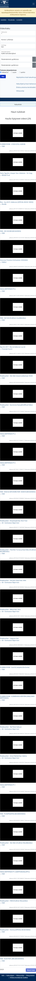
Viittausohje (20, 91)
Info (3, 975)
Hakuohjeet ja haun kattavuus (26, 84)
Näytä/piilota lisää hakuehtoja (26, 77)
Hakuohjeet (10, 975)
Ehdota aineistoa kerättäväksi (26, 87)
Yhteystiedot (30, 975)
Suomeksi (3, 20)
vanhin (23, 72)
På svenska (11, 20)
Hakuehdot (18, 104)
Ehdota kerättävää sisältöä (19, 978)
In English (19, 20)
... (34, 59)
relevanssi (5, 72)
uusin (14, 72)
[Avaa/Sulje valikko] (33, 4)
